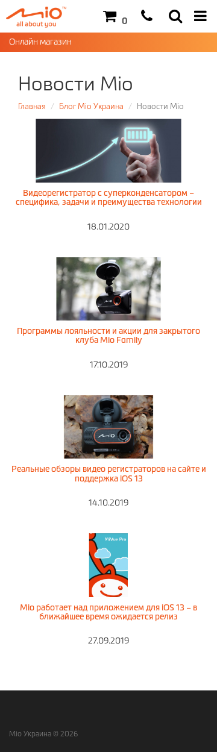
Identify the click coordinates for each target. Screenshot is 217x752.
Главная (32, 106)
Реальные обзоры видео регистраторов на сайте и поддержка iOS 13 (108, 473)
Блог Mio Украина (91, 106)
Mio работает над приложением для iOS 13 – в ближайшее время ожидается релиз (108, 612)
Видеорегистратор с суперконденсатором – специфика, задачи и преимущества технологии (109, 197)
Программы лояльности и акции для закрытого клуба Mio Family (108, 335)
